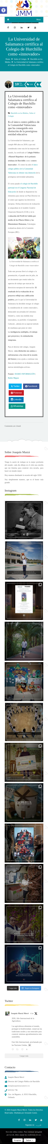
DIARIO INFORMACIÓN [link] (25, 374)
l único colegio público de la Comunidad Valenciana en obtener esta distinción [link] (23, 169)
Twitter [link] (16, 386)
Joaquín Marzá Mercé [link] (20, 1013)
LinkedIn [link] (17, 399)
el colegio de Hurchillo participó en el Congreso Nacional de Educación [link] (23, 188)
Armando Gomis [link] (30, 1113)
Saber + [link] (29, 1140)
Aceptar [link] (17, 1140)
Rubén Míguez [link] (13, 378)
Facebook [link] (32, 386)
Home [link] (8, 59)
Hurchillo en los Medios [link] (19, 113)
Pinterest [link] (17, 393)
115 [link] (31, 84)
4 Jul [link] (31, 1013)
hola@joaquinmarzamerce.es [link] (19, 1086)
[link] (3, 10)
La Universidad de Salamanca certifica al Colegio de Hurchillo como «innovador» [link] (22, 101)
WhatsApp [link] (18, 406)
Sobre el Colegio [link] (20, 59)
